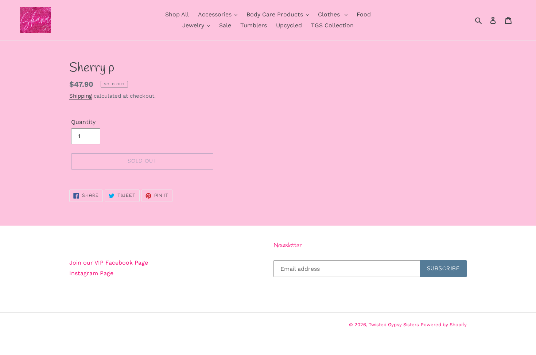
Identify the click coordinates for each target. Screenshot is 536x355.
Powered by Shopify (444, 324)
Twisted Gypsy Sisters (394, 324)
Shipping (80, 96)
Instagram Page (91, 273)
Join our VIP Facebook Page (108, 262)
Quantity (83, 121)
